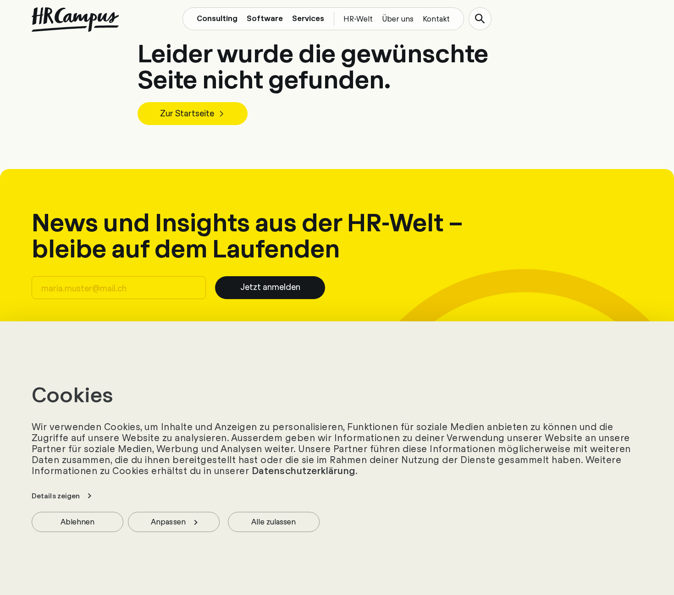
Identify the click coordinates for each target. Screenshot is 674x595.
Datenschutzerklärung (303, 471)
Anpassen (168, 521)
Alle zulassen (273, 521)
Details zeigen (56, 496)
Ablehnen (78, 521)
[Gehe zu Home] (75, 19)
